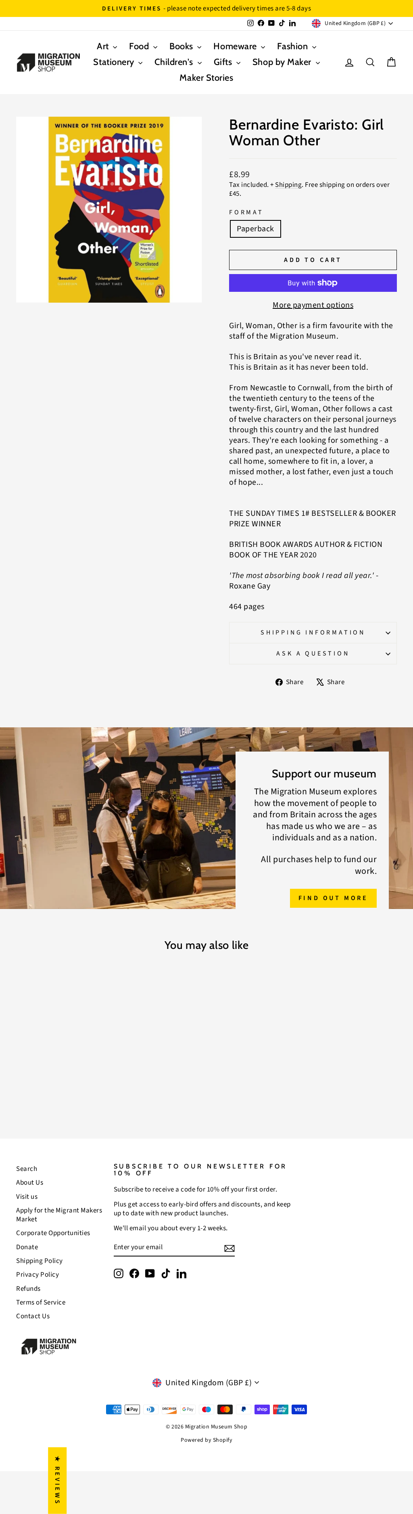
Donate (27, 1247)
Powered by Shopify (206, 1440)
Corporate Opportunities (53, 1233)
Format (246, 212)
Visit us (27, 1197)
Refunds (28, 1289)
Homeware (236, 46)
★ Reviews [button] (57, 1480)
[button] (158, 1438)
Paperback (255, 229)
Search (26, 1169)
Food (140, 46)
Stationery (114, 62)
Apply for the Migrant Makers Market (59, 1215)
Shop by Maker (283, 62)
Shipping (288, 185)
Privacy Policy (37, 1274)
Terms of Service (40, 1302)
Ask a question (312, 653)
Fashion (293, 46)
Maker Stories (206, 77)
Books (182, 46)
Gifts (224, 62)
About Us (29, 1182)
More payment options (313, 305)
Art (104, 46)
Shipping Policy (39, 1261)
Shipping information (313, 632)
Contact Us (33, 1316)
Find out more (333, 898)
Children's (174, 62)
